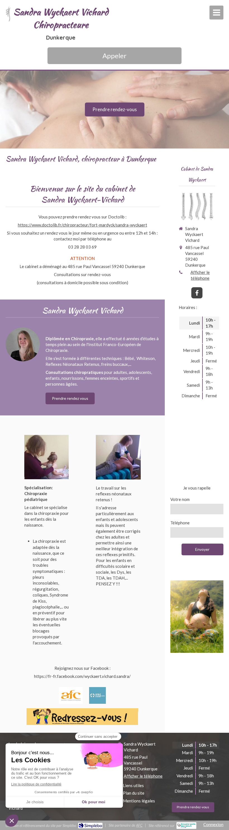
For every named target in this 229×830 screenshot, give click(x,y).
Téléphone (180, 522)
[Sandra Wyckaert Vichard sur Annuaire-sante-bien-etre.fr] (186, 825)
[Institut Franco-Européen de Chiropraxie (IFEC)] (97, 695)
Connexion (213, 824)
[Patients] (118, 457)
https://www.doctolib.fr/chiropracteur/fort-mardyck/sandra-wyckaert (82, 224)
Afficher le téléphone (200, 275)
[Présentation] (46, 457)
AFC (139, 825)
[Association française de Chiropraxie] (71, 695)
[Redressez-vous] (82, 716)
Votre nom (180, 499)
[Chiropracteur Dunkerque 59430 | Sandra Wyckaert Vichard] (8, 14)
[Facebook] (196, 292)
